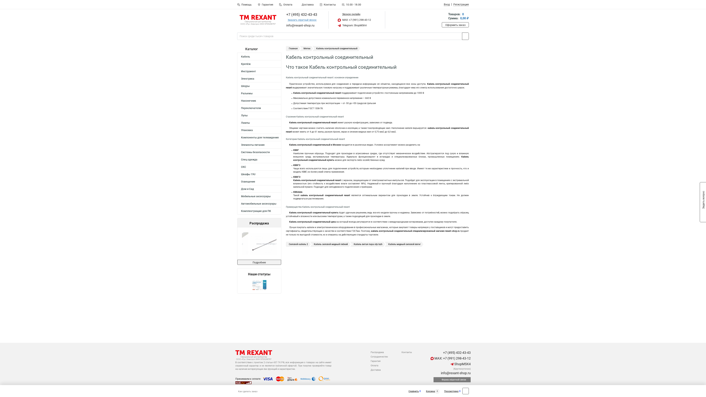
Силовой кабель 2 (298, 244)
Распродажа (377, 352)
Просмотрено (451, 391)
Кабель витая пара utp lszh (368, 244)
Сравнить (414, 391)
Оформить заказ (455, 25)
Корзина (430, 391)
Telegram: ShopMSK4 (354, 25)
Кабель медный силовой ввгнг (404, 244)
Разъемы (247, 93)
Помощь (246, 4)
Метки (307, 48)
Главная (293, 48)
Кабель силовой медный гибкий (331, 244)
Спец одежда (249, 159)
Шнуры (245, 86)
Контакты (330, 4)
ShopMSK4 (462, 364)
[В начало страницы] (465, 391)
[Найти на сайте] (465, 36)
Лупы (244, 115)
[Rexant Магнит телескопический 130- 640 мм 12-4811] (258, 243)
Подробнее (259, 262)
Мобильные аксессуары (256, 196)
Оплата (287, 4)
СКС (243, 166)
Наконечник (248, 100)
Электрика (247, 78)
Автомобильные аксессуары (258, 203)
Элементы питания (253, 144)
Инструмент (248, 71)
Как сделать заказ (247, 391)
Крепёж (246, 63)
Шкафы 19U (248, 174)
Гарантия (267, 4)
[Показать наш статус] (259, 285)
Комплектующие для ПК (256, 211)
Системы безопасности (255, 152)
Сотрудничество (379, 356)
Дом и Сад (247, 188)
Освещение (248, 181)
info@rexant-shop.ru (455, 373)
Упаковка (247, 130)
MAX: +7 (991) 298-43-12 (356, 19)
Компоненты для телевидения (260, 137)
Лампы (245, 122)
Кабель (245, 56)
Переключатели (251, 108)
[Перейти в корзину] (444, 16)
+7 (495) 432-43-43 (301, 14)
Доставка (307, 4)
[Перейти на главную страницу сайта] (258, 20)
